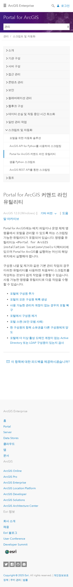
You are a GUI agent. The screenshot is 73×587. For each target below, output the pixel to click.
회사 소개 (9, 521)
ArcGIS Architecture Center (20, 506)
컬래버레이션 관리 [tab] (20, 98)
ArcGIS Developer (15, 494)
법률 (25, 579)
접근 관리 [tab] (14, 74)
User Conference (14, 538)
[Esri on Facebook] (12, 564)
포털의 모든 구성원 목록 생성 (28, 299)
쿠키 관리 (15, 579)
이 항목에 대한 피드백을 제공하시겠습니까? (40, 361)
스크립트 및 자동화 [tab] (20, 130)
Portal (7, 426)
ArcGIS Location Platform (19, 488)
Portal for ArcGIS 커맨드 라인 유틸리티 (33, 154)
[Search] (53, 5)
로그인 (65, 5)
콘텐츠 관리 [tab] (15, 82)
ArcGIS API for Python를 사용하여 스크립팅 (35, 146)
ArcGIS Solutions (14, 500)
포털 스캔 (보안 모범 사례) (26, 321)
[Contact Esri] (24, 564)
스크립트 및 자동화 (24, 36)
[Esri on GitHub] (18, 564)
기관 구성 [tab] (14, 58)
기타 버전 (47, 213)
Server (7, 432)
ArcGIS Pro (10, 476)
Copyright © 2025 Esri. (16, 575)
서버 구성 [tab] (14, 66)
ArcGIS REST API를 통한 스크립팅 (30, 169)
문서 (6, 455)
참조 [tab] (11, 177)
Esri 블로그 (10, 532)
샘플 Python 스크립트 (22, 162)
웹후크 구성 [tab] (15, 106)
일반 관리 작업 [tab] (17, 122)
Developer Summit (15, 544)
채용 (6, 527)
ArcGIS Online (12, 471)
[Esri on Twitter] (6, 564)
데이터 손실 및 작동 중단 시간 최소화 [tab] (31, 114)
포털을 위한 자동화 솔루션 (25, 138)
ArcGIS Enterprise (21, 6)
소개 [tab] (11, 50)
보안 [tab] (11, 90)
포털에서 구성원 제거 (23, 315)
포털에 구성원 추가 (22, 293)
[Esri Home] (10, 552)
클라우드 (9, 444)
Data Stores (10, 438)
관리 (6, 36)
